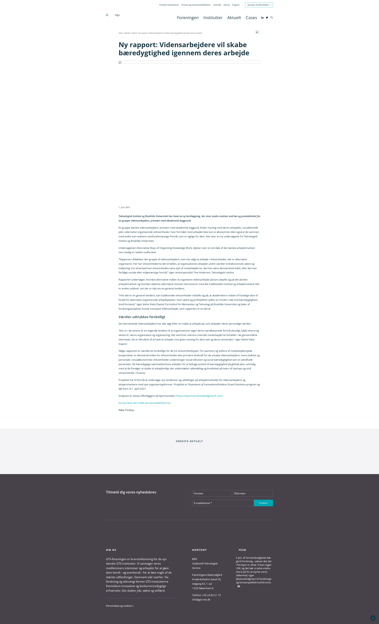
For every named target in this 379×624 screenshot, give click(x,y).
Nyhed (134, 33)
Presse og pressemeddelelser (196, 4)
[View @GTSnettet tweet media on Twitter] (239, 586)
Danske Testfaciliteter (258, 4)
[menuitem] (169, 5)
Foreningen (188, 17)
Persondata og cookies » (120, 605)
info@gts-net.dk (201, 599)
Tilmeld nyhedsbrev (169, 4)
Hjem (121, 33)
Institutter (213, 17)
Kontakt (217, 4)
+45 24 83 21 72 (211, 595)
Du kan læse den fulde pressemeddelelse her (145, 403)
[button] (263, 17)
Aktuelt (234, 17)
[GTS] (116, 17)
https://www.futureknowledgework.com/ (199, 395)
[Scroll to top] (373, 618)
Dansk (227, 4)
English (236, 4)
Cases (251, 17)
